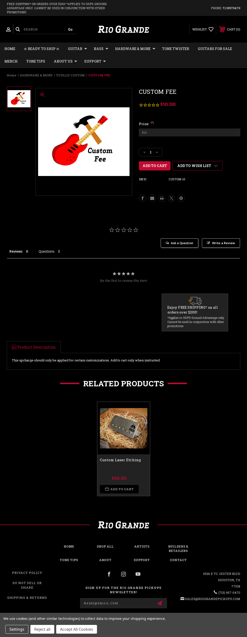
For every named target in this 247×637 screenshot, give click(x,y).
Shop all (105, 546)
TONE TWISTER (175, 48)
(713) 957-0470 (229, 592)
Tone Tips (35, 61)
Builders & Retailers (178, 548)
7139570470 (231, 8)
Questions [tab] (47, 251)
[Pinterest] (181, 198)
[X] (171, 198)
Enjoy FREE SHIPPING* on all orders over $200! (192, 310)
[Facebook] (142, 198)
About (105, 560)
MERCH (11, 61)
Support (92, 61)
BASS (98, 48)
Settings (16, 629)
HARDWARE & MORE (133, 48)
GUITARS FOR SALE (215, 48)
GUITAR (75, 48)
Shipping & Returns (27, 597)
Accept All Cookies (76, 629)
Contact (178, 560)
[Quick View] (140, 411)
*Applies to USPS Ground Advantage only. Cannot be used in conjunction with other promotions (196, 322)
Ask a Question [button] (182, 243)
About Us (63, 61)
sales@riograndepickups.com (212, 599)
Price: (146, 124)
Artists (141, 546)
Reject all (42, 629)
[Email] (152, 198)
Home (9, 48)
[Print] (161, 198)
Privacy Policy (27, 573)
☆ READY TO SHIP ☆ (41, 48)
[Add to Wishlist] (140, 423)
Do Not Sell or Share (27, 585)
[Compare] (140, 434)
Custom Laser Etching (120, 459)
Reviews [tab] (15, 251)
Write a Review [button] (223, 243)
